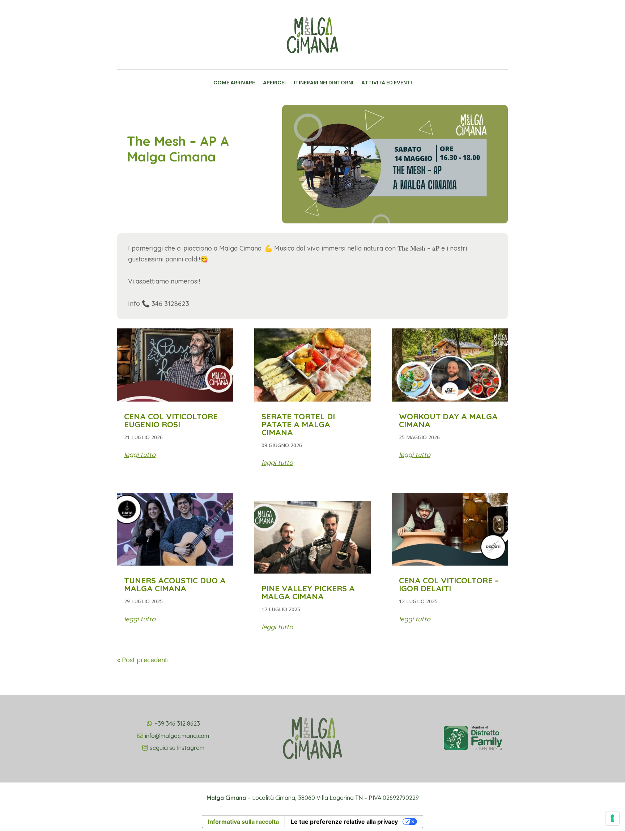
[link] (312, 63)
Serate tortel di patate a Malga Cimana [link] (298, 424)
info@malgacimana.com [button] (177, 735)
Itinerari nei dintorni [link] (323, 83)
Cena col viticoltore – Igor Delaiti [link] (449, 584)
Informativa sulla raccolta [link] (243, 821)
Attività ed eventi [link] (386, 83)
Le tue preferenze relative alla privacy (344, 821)
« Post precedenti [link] (143, 660)
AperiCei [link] (274, 83)
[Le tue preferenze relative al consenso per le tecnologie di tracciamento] (612, 818)
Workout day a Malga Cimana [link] (448, 420)
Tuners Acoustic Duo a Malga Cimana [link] (175, 584)
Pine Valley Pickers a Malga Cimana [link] (308, 592)
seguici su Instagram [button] (177, 747)
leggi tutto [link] (140, 454)
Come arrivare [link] (234, 83)
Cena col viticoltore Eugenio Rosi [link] (171, 420)
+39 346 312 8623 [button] (177, 723)
